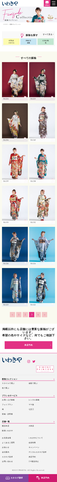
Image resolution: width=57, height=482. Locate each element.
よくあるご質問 (8, 443)
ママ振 (31, 405)
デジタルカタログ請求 (38, 452)
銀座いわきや (7, 431)
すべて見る (47, 34)
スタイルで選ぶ (8, 383)
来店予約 (28, 345)
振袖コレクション (9, 379)
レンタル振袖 (34, 400)
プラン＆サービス (9, 396)
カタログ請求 (7, 457)
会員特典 (32, 443)
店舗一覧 (6, 422)
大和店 (31, 426)
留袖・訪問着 (7, 414)
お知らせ (5, 447)
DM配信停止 (34, 461)
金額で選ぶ (33, 383)
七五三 (31, 409)
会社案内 (5, 452)
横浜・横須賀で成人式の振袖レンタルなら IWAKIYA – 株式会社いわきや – (10, 3)
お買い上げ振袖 (8, 400)
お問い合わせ (7, 461)
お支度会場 (6, 438)
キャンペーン (34, 447)
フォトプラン (7, 405)
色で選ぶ (5, 388)
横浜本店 (5, 426)
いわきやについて (36, 438)
